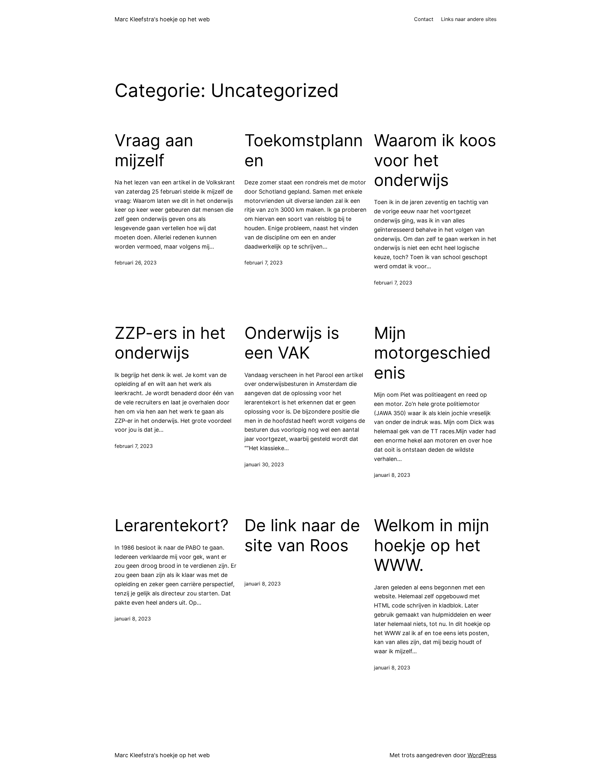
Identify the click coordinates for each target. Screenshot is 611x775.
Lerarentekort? (171, 525)
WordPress (481, 755)
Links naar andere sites (468, 19)
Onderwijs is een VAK (291, 343)
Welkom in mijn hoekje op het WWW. (431, 545)
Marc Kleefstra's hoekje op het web (162, 19)
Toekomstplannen (303, 150)
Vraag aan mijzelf (154, 150)
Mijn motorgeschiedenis (432, 353)
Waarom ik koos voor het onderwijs (435, 160)
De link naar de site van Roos (302, 535)
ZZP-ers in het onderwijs (170, 343)
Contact (423, 19)
